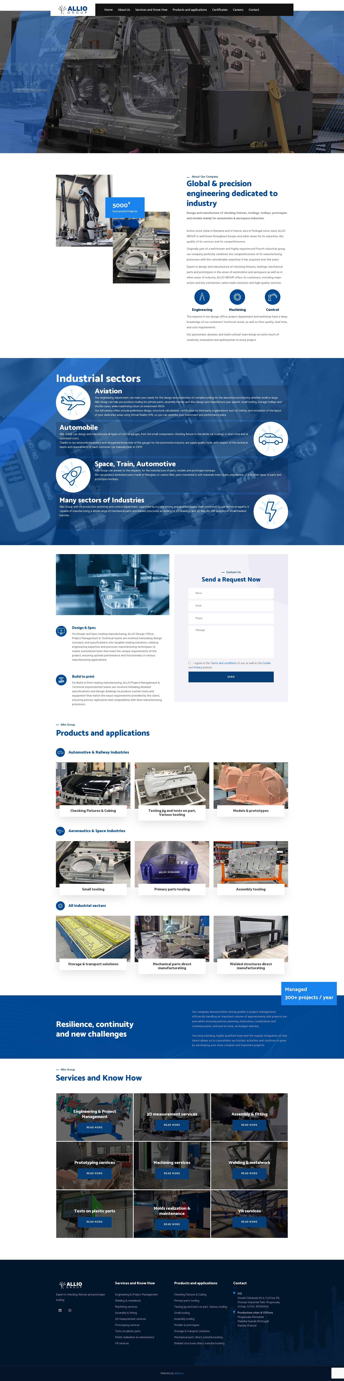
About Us (124, 10)
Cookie (266, 663)
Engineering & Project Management (136, 1294)
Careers (238, 10)
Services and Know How (151, 10)
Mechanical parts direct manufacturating (172, 966)
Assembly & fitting (126, 1313)
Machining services (126, 1306)
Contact (254, 10)
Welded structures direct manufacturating (251, 966)
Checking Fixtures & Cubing (93, 811)
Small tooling (93, 889)
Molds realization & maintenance (134, 1337)
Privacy (198, 667)
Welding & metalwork (128, 1300)
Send (231, 677)
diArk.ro (178, 1373)
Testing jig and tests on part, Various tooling (172, 813)
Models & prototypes (251, 811)
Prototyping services (127, 1325)
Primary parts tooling (172, 889)
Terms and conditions (223, 663)
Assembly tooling (251, 889)
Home (108, 10)
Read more (172, 107)
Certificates (220, 10)
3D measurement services (130, 1319)
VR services (122, 1343)
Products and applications (190, 10)
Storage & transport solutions (93, 964)
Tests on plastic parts (128, 1331)
